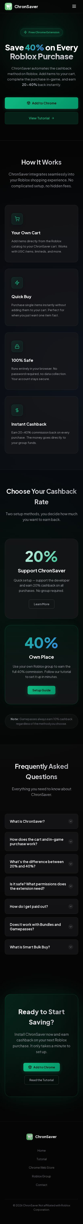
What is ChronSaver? (27, 821)
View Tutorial (39, 118)
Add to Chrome (44, 103)
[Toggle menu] (74, 6)
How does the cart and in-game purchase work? (36, 841)
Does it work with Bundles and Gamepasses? (35, 926)
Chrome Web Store (41, 1167)
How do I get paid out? (29, 906)
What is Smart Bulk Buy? (30, 947)
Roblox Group (41, 1176)
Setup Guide (41, 690)
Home (41, 1150)
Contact (41, 1185)
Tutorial (41, 1159)
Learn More (41, 604)
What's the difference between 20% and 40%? (37, 863)
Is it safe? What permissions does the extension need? (38, 886)
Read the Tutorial (41, 1080)
